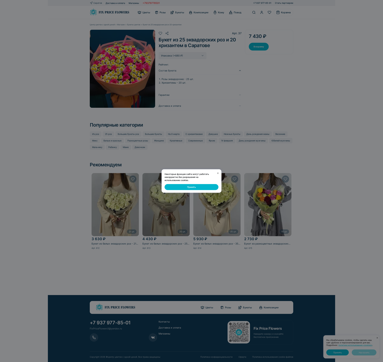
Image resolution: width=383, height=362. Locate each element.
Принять (191, 187)
